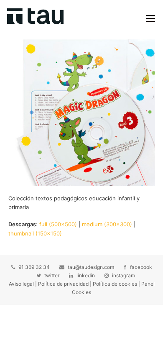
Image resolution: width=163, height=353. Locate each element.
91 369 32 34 (34, 267)
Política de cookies (115, 284)
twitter (51, 275)
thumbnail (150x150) (35, 233)
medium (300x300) (107, 224)
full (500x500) (58, 224)
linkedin (85, 275)
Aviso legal (21, 284)
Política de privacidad (63, 284)
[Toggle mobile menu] (150, 18)
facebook (141, 267)
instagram (123, 275)
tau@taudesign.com (91, 267)
